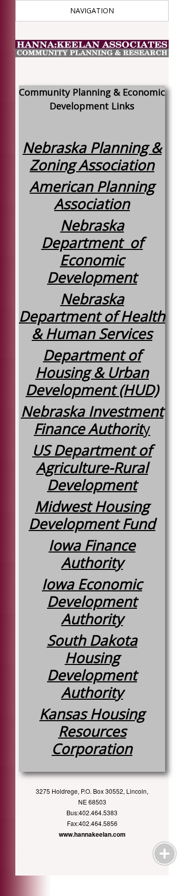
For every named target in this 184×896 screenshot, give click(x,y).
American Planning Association (92, 194)
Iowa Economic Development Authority (92, 601)
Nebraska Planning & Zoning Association (92, 155)
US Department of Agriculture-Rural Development (92, 467)
